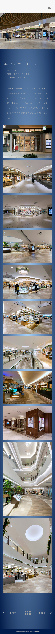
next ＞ (46, 612)
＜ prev (9, 612)
